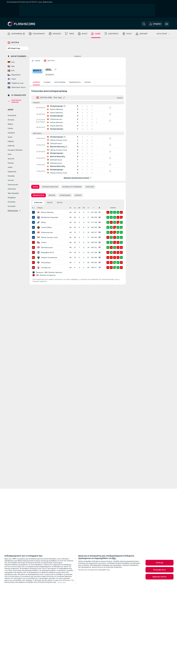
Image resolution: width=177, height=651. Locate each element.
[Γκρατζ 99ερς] (38, 227)
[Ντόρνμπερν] (38, 262)
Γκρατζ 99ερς (46, 227)
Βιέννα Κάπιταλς (47, 212)
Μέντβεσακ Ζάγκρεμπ (49, 217)
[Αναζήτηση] (144, 24)
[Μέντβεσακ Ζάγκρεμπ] (38, 217)
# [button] (32, 208)
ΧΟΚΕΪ (37, 61)
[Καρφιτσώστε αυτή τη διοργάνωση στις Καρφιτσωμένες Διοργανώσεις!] (55, 69)
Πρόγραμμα (59, 82)
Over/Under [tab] (65, 195)
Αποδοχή (159, 563)
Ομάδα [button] (40, 208)
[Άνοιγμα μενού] (166, 24)
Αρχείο (88, 82)
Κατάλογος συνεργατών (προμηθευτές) (94, 570)
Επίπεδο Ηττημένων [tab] (71, 187)
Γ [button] (93, 208)
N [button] (74, 208)
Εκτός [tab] (59, 203)
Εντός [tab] (49, 203)
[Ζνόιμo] (38, 242)
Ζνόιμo (44, 242)
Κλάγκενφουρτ (47, 232)
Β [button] (99, 208)
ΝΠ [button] (79, 208)
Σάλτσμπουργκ (47, 247)
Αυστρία (51, 61)
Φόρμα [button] (113, 208)
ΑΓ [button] (70, 208)
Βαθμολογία (75, 82)
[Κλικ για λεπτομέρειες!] (77, 107)
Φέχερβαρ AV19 (47, 252)
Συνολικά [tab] (38, 203)
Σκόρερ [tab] (78, 195)
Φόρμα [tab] (52, 195)
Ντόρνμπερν (46, 262)
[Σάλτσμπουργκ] (38, 247)
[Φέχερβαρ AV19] (38, 252)
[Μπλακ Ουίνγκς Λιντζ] (38, 237)
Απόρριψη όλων (159, 570)
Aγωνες (47, 82)
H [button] (88, 208)
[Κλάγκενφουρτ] (38, 232)
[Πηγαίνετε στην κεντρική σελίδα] (27, 24)
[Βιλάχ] (38, 222)
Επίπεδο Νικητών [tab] (50, 187)
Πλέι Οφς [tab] (90, 187)
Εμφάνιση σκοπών (160, 577)
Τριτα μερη (61, 582)
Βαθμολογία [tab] (38, 195)
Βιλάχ (43, 222)
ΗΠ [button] (84, 208)
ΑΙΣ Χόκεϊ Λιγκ (14, 48)
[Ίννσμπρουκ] (38, 267)
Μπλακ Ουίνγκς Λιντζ (49, 237)
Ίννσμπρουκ (46, 267)
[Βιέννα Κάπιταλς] (38, 212)
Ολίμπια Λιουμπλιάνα (49, 257)
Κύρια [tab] (35, 187)
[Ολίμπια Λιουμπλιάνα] (38, 257)
